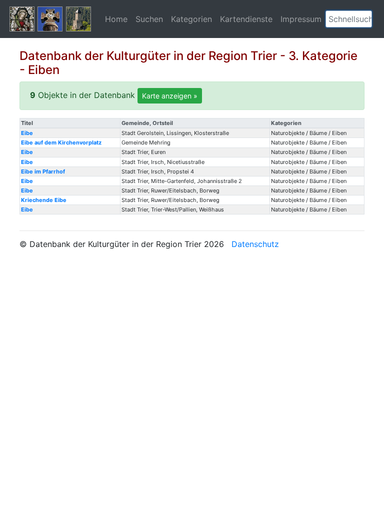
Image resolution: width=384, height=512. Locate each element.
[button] (364, 19)
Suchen (149, 19)
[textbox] (349, 19)
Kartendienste (246, 19)
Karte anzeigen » (170, 96)
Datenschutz (255, 244)
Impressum (301, 19)
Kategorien (191, 19)
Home (116, 19)
